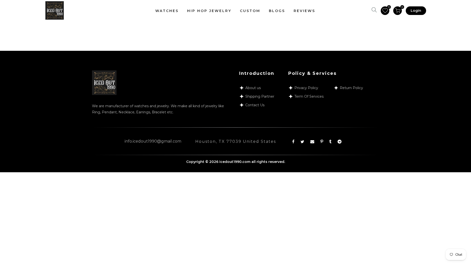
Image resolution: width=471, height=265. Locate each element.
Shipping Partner (259, 96)
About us (253, 88)
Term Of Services (309, 96)
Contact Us (254, 105)
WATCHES (167, 11)
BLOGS (277, 11)
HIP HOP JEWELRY (209, 11)
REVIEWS (304, 11)
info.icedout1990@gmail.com (153, 141)
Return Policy (351, 88)
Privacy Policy (306, 88)
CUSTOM (250, 11)
